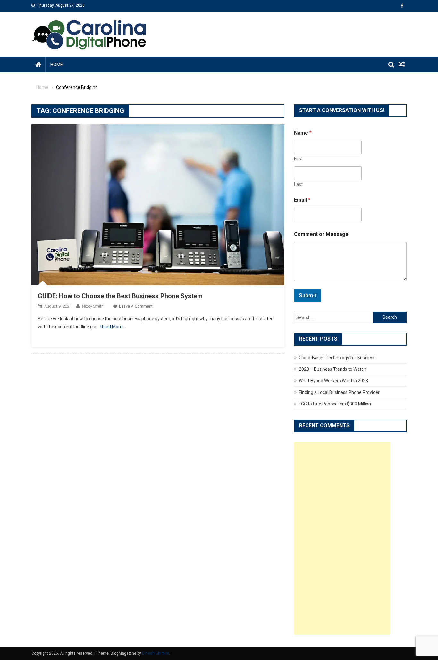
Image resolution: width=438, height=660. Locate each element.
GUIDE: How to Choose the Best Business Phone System (120, 296)
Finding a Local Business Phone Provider (339, 392)
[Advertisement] (342, 538)
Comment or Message (321, 234)
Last (298, 184)
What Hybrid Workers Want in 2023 (333, 380)
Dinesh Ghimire (155, 653)
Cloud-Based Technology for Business (337, 357)
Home (56, 64)
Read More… (112, 326)
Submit (307, 295)
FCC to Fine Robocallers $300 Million (335, 403)
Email (302, 200)
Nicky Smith (93, 306)
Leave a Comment (136, 306)
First (298, 158)
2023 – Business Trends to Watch (332, 369)
